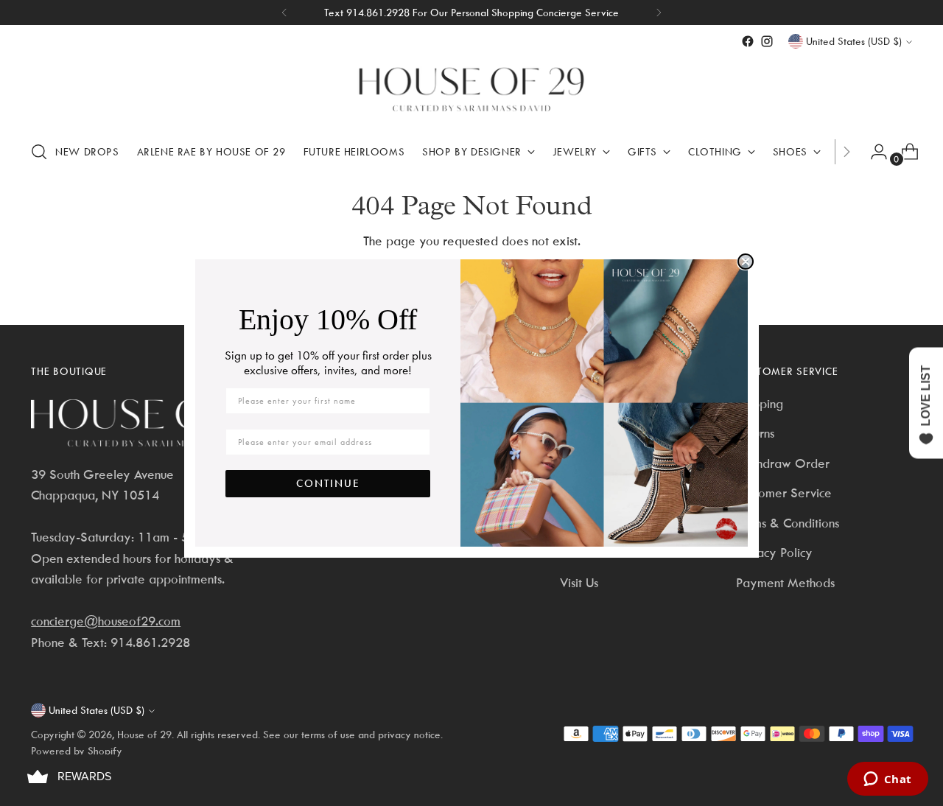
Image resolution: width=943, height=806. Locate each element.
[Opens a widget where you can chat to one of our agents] (887, 780)
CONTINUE (328, 483)
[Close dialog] (745, 261)
